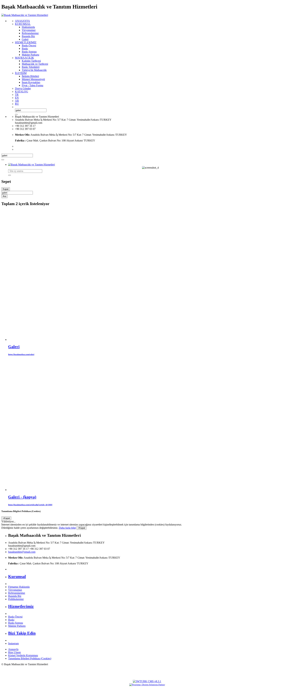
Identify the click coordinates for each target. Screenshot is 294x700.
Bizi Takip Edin (22, 633)
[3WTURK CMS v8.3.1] (147, 681)
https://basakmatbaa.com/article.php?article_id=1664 (30, 505)
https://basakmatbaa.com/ (21, 354)
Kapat (6, 189)
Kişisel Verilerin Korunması (23, 655)
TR (17, 94)
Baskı (11, 619)
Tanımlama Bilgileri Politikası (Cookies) (29, 658)
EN (17, 97)
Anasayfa (13, 649)
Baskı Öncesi (15, 616)
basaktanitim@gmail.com (21, 551)
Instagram (13, 643)
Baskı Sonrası (15, 622)
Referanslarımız (16, 592)
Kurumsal (17, 576)
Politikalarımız (16, 599)
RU (17, 103)
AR (17, 100)
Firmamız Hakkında (19, 586)
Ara (4, 196)
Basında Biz (14, 596)
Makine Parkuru (17, 625)
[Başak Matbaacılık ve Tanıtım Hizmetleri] (24, 15)
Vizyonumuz (15, 589)
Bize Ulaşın (14, 652)
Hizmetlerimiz (21, 606)
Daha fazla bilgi (67, 527)
